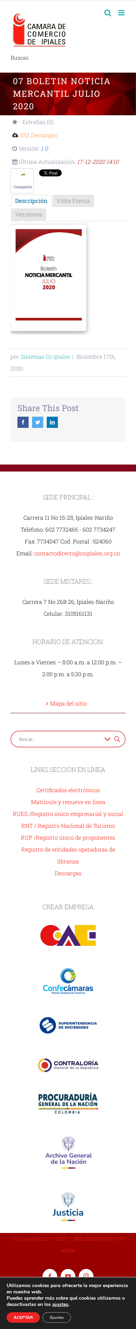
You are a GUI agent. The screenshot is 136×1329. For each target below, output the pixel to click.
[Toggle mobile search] (107, 12)
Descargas (68, 873)
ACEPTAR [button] (23, 1317)
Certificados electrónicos (68, 790)
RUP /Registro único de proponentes (68, 837)
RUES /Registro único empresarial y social (68, 813)
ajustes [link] (60, 1304)
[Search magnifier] (117, 739)
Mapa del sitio (68, 703)
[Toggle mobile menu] (122, 12)
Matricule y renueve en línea (68, 801)
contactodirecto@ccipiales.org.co (77, 553)
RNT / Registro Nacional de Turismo (68, 825)
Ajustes (57, 1317)
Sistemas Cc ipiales (45, 356)
